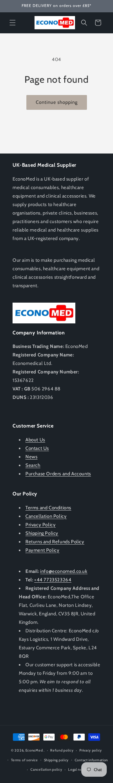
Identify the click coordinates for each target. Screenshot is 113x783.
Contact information (91, 760)
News (31, 457)
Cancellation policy (46, 769)
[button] (12, 23)
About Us (35, 440)
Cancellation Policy (46, 516)
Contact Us (37, 448)
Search (32, 465)
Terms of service (24, 760)
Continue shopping (57, 102)
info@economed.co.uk (63, 571)
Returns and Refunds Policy (54, 542)
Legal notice (78, 769)
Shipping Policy (41, 533)
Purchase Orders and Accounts (58, 474)
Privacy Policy (40, 525)
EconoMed (34, 750)
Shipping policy (56, 760)
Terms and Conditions (48, 508)
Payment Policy (42, 550)
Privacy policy (90, 750)
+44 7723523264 (52, 580)
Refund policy (61, 750)
